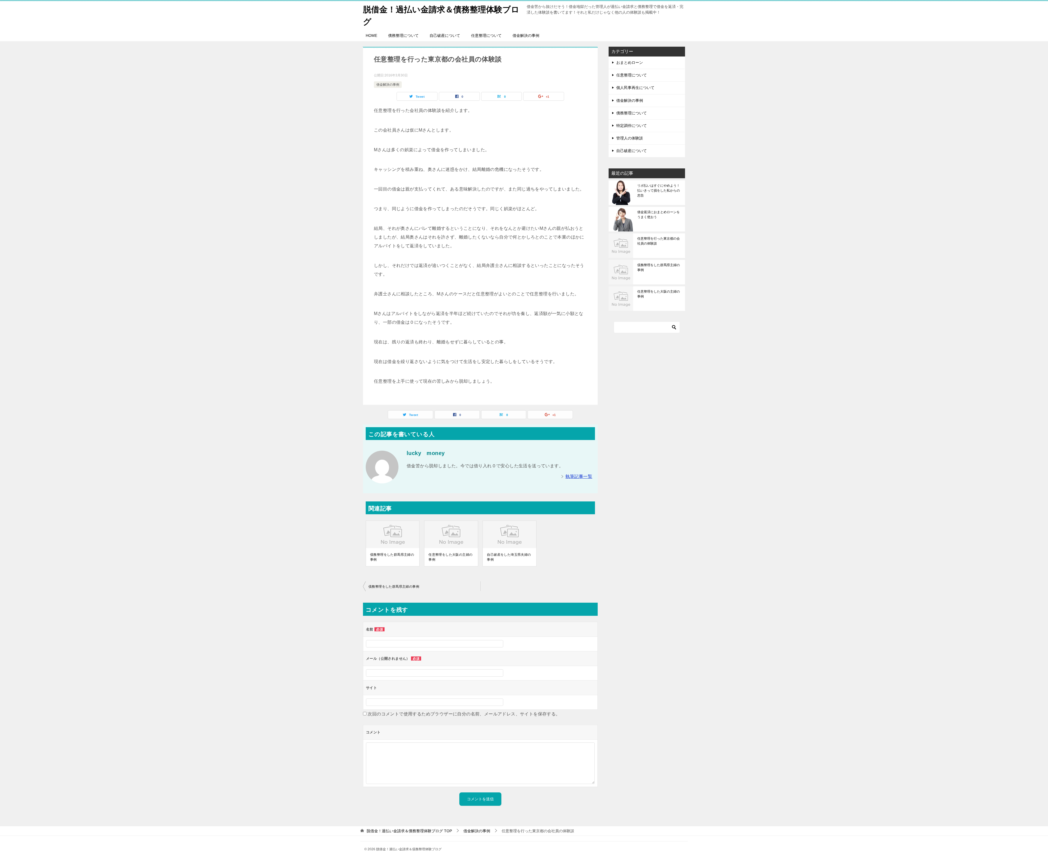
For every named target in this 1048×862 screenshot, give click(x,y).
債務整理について (403, 35)
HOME (371, 35)
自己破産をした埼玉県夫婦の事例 (509, 557)
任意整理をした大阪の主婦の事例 (450, 557)
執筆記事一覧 (578, 476)
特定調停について (631, 125)
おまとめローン (629, 62)
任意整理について (486, 35)
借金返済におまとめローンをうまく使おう (658, 214)
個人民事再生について (635, 87)
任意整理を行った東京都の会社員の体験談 (658, 241)
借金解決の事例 (526, 35)
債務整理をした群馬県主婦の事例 (392, 557)
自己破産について (445, 35)
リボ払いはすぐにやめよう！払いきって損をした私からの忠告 (658, 190)
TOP (409, 831)
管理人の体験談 (629, 138)
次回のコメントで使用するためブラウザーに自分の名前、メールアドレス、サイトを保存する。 (464, 714)
